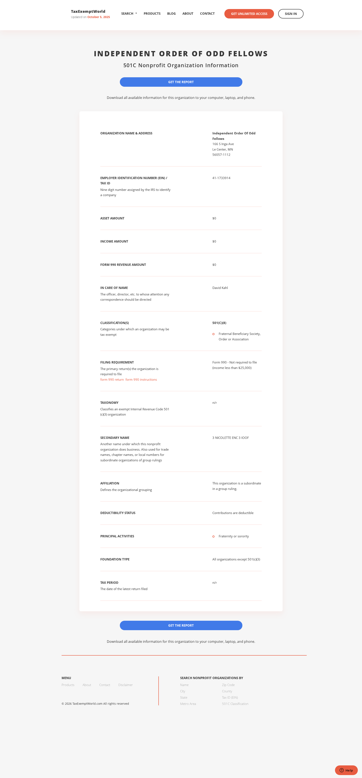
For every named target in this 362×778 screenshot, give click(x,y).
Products (152, 13)
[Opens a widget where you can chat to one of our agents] (346, 770)
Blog (171, 13)
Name (184, 685)
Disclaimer (125, 685)
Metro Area (188, 704)
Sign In (291, 14)
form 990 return (112, 379)
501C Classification (235, 704)
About (187, 13)
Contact (207, 13)
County (227, 691)
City (182, 691)
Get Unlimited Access (249, 14)
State (183, 697)
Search (127, 13)
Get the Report (181, 82)
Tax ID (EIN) (230, 697)
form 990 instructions (141, 379)
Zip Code (228, 685)
